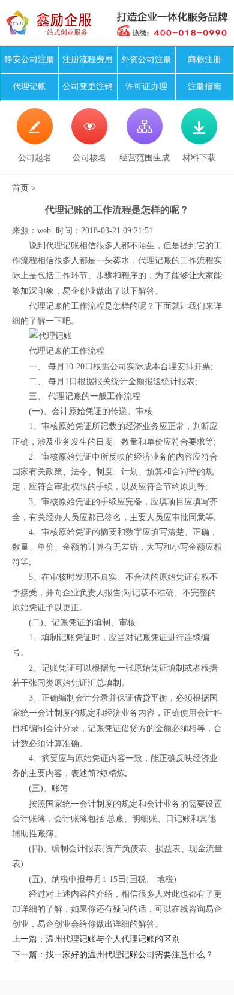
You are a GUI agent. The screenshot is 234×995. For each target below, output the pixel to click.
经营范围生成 (144, 140)
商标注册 (204, 59)
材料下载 (199, 140)
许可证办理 (146, 86)
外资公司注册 (146, 59)
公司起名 (35, 140)
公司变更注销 (87, 86)
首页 (20, 188)
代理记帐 (29, 86)
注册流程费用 (87, 59)
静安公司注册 (29, 59)
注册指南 (204, 86)
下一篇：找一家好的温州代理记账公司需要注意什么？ (113, 954)
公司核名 (89, 140)
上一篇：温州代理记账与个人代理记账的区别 (96, 939)
